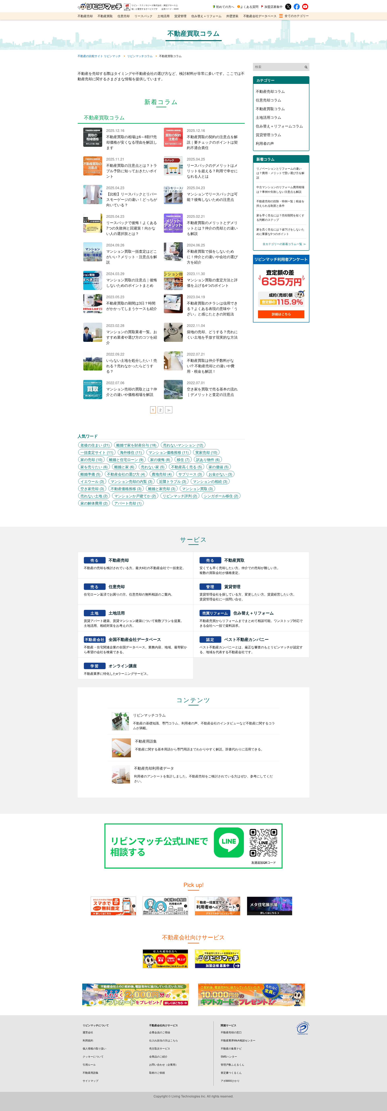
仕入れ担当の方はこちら (163, 1040)
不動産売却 (85, 16)
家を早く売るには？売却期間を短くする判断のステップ (280, 217)
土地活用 (163, 16)
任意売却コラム (268, 99)
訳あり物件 (208, 459)
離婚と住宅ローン (126, 459)
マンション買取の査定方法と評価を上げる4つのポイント (212, 282)
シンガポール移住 (221, 495)
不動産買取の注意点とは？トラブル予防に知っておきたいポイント (131, 171)
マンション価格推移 (169, 452)
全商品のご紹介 (158, 1056)
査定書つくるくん (231, 1072)
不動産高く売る (186, 466)
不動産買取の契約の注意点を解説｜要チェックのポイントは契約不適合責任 (212, 142)
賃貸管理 (180, 16)
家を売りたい (94, 466)
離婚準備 (90, 474)
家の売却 (91, 459)
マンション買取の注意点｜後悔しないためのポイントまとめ (131, 282)
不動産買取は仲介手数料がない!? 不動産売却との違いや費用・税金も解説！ (210, 366)
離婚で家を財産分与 (136, 445)
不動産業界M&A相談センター (238, 1040)
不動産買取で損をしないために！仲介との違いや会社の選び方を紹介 (212, 256)
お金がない (220, 474)
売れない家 (152, 466)
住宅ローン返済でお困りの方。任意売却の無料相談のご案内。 (129, 590)
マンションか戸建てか (135, 495)
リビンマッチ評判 (180, 495)
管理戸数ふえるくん (232, 1064)
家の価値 (219, 466)
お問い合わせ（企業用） (163, 1064)
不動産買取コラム (270, 108)
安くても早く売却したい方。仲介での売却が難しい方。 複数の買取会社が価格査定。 (240, 566)
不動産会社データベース (260, 16)
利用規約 (88, 1040)
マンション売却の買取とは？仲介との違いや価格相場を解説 (131, 391)
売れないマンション (183, 445)
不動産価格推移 (126, 488)
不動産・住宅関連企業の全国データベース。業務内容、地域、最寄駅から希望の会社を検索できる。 (135, 645)
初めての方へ (225, 6)
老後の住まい (95, 445)
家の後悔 (160, 459)
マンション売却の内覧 (131, 481)
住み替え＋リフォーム (206, 16)
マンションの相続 (210, 481)
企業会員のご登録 (159, 1032)
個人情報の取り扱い (94, 1048)
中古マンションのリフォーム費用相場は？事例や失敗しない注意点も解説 (280, 189)
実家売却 (206, 452)
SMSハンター (229, 1056)
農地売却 (162, 474)
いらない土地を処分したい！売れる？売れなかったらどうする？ (131, 366)
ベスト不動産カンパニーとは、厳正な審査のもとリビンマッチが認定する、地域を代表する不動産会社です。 (251, 645)
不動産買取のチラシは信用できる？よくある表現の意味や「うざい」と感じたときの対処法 (212, 308)
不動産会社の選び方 (126, 474)
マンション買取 (197, 488)
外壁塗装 (232, 16)
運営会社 (88, 1032)
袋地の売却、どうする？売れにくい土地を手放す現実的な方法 (212, 334)
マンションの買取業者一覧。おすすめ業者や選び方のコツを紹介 (131, 337)
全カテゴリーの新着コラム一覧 (282, 244)
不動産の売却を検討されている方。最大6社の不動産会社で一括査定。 (135, 563)
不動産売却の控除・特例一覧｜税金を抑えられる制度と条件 (280, 203)
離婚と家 (124, 466)
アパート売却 (127, 503)
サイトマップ (90, 1081)
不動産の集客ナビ (231, 1048)
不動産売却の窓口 (231, 1032)
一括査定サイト (96, 452)
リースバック (143, 16)
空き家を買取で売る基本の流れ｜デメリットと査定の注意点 (212, 391)
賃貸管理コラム (268, 134)
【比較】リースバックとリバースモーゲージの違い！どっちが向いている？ (131, 199)
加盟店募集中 (273, 6)
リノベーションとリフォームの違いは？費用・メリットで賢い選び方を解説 (280, 172)
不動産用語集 (90, 1072)
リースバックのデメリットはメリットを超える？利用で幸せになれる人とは (212, 171)
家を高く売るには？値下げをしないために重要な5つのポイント (280, 231)
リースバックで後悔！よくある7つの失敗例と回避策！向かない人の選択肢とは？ (131, 228)
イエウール (92, 481)
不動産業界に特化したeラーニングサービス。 (117, 669)
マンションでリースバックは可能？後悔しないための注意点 (212, 196)
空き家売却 (92, 488)
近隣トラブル (172, 481)
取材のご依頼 (157, 1072)
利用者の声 (265, 143)
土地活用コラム (268, 117)
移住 (183, 459)
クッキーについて (93, 1056)
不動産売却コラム (270, 91)
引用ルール (89, 1064)
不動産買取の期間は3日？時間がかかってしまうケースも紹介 (131, 305)
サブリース (190, 474)
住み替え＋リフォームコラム (279, 125)
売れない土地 (94, 495)
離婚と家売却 (161, 488)
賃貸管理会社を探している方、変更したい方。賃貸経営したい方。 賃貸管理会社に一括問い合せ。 (248, 592)
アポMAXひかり (230, 1081)
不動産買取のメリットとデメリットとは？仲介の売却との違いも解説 (212, 228)
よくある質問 (249, 6)
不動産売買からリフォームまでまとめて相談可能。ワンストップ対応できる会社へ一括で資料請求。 (251, 619)
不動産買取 (105, 16)
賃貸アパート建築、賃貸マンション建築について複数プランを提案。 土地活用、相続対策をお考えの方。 (134, 619)
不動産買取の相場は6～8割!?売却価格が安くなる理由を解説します (131, 142)
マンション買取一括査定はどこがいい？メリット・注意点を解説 (131, 256)
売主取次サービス (159, 1048)
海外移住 (131, 452)
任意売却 (124, 16)
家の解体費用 (94, 503)
